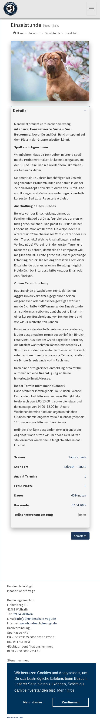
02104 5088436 (23, 614)
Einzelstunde (52, 33)
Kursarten (34, 33)
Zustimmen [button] (71, 702)
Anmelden (80, 536)
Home (20, 33)
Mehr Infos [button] (65, 690)
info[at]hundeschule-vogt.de (36, 619)
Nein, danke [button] (32, 702)
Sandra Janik (77, 457)
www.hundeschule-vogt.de (38, 623)
